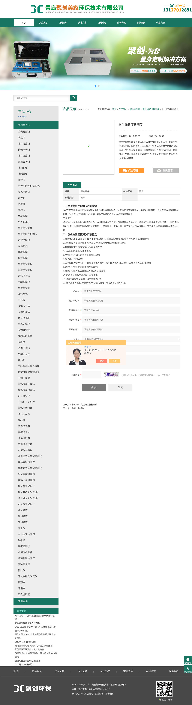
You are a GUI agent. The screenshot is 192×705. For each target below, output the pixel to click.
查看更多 (23, 601)
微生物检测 (24, 288)
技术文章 (82, 22)
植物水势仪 (24, 149)
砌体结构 (23, 246)
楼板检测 (23, 252)
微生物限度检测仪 (150, 109)
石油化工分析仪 (26, 402)
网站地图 (109, 694)
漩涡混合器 (24, 306)
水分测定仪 (24, 396)
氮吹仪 (21, 570)
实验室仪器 (135, 109)
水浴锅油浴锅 (25, 450)
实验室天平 (24, 564)
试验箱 (21, 197)
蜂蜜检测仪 (24, 546)
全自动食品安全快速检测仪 (27, 660)
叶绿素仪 (23, 173)
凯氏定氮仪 (24, 324)
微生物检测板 (25, 228)
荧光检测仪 (24, 131)
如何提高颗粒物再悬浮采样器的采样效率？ (35, 645)
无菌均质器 (24, 312)
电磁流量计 (24, 432)
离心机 (21, 420)
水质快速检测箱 (26, 534)
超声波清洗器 (25, 444)
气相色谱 (23, 522)
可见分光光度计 (26, 504)
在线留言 (141, 22)
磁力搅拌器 (24, 426)
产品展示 (43, 22)
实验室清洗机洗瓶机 (29, 185)
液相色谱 (23, 516)
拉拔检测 (23, 258)
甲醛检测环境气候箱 (29, 366)
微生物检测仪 (25, 264)
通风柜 (21, 360)
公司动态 (102, 22)
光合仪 (21, 179)
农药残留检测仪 (26, 462)
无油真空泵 (24, 330)
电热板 (21, 300)
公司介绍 (63, 22)
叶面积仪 (23, 167)
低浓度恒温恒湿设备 (29, 372)
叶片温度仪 (24, 155)
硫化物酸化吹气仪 (27, 576)
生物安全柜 (24, 354)
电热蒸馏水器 (25, 408)
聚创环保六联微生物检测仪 (84, 404)
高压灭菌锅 (24, 414)
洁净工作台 (24, 348)
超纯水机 (23, 294)
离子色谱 (23, 510)
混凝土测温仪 (78, 408)
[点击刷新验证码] (111, 374)
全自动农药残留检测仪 (30, 456)
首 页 (16, 671)
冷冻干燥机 (24, 191)
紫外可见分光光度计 (29, 498)
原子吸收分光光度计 (29, 492)
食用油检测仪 (25, 552)
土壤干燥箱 (24, 378)
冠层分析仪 (24, 161)
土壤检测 (23, 216)
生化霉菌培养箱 (26, 474)
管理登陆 (99, 694)
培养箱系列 (24, 222)
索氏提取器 (24, 594)
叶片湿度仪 (24, 143)
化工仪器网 (87, 694)
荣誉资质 (121, 22)
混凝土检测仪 (25, 270)
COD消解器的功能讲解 (25, 642)
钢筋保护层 (24, 276)
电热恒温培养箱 (26, 480)
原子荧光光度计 (26, 486)
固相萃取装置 (25, 336)
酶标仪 (21, 210)
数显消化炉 (24, 318)
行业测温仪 (24, 240)
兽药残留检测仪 (26, 558)
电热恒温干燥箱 (26, 384)
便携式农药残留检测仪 (30, 468)
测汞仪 (21, 528)
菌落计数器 (24, 438)
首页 (114, 109)
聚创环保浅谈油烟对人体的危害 (29, 649)
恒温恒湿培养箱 (26, 390)
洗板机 (21, 204)
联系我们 (160, 22)
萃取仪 (21, 137)
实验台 (21, 342)
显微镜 (21, 540)
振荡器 (21, 582)
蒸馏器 (21, 588)
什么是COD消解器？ (24, 664)
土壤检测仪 (24, 282)
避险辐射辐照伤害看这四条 (27, 623)
